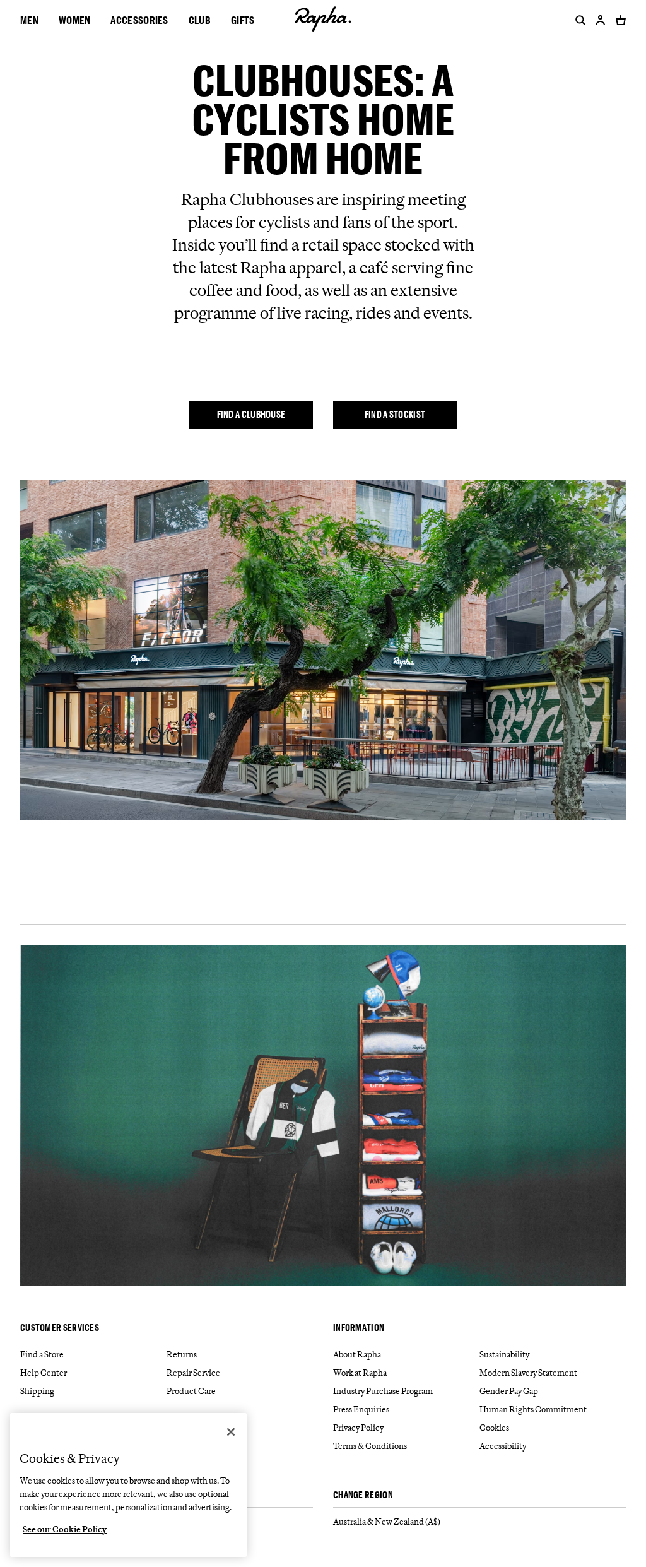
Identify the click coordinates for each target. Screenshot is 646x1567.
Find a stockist (395, 414)
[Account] (600, 20)
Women (75, 20)
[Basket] (618, 20)
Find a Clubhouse (251, 414)
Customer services (59, 1328)
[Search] (577, 20)
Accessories (139, 20)
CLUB (200, 20)
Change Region (363, 1495)
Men (29, 20)
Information (358, 1328)
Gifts (243, 20)
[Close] (231, 1432)
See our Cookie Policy (65, 1529)
